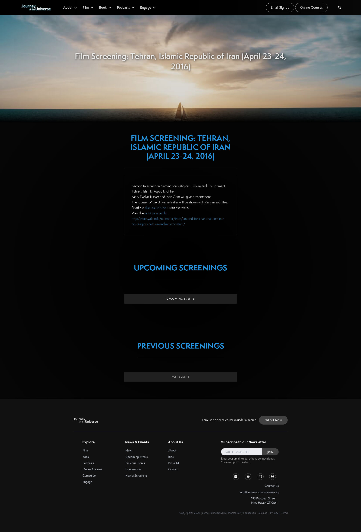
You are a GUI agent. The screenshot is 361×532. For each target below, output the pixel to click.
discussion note (155, 207)
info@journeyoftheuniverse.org (259, 492)
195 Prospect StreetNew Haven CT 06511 (265, 500)
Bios (171, 457)
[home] (36, 7)
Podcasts (88, 463)
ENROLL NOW (273, 420)
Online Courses (311, 7)
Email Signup (280, 7)
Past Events (180, 376)
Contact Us (272, 486)
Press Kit (173, 463)
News (129, 450)
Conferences (133, 469)
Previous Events (135, 463)
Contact (173, 469)
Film (85, 450)
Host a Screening (136, 476)
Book (86, 457)
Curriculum (89, 476)
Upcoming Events (180, 298)
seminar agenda (155, 213)
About (172, 450)
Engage (87, 482)
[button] (70, 7)
